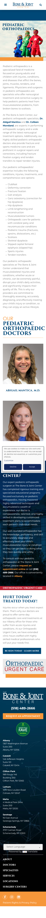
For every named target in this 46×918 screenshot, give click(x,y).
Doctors (9, 865)
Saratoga (7, 815)
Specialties (10, 870)
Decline (13, 467)
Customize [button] (8, 461)
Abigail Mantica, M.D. (23, 390)
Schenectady (9, 827)
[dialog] (23, 459)
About (7, 859)
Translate (32, 852)
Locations (10, 881)
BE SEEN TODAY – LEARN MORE (22, 650)
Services (8, 876)
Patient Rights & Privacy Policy (20, 903)
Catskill (7, 756)
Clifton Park (9, 772)
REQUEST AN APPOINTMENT (23, 716)
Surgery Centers (15, 887)
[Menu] (5, 5)
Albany (18, 576)
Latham (7, 787)
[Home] (23, 5)
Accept (32, 467)
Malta (6, 799)
